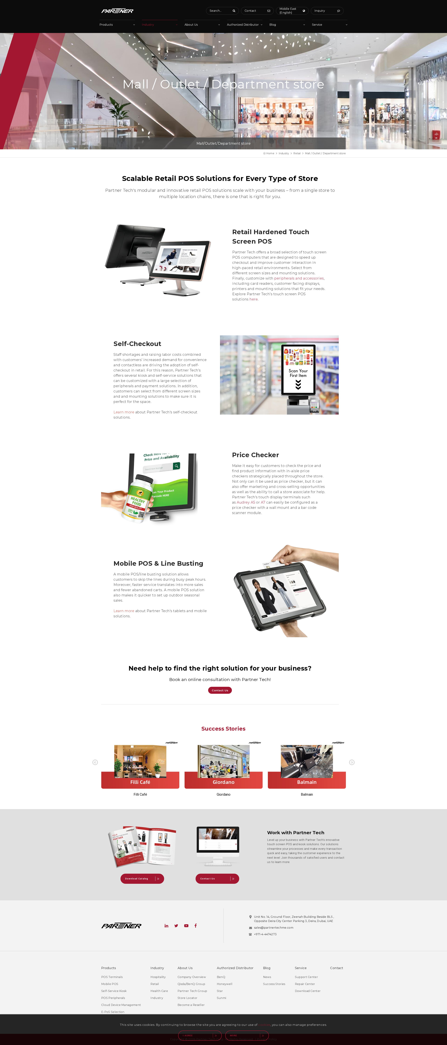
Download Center (308, 991)
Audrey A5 (245, 502)
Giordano (223, 794)
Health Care (159, 991)
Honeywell (225, 984)
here (254, 299)
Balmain (307, 794)
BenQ (221, 977)
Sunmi (221, 998)
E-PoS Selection (112, 1012)
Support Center (306, 977)
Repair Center (305, 984)
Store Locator (187, 998)
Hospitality (158, 977)
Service (317, 24)
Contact (336, 968)
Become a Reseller (191, 1005)
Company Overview (192, 977)
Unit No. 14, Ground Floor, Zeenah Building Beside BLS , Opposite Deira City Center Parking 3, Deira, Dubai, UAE (294, 919)
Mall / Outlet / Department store (325, 153)
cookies (264, 1025)
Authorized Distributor (243, 24)
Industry (148, 24)
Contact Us (220, 690)
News (267, 977)
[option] (140, 768)
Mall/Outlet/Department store (223, 143)
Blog (272, 24)
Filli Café (140, 794)
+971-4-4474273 (265, 934)
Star (220, 991)
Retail (297, 153)
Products (106, 24)
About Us (191, 24)
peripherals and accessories (299, 278)
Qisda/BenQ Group (191, 984)
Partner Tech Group (192, 991)
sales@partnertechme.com (273, 927)
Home (270, 153)
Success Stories (274, 984)
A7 (263, 502)
